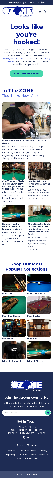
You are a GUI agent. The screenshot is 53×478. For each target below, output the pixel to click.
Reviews (43, 454)
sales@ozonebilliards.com (17, 58)
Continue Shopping (26, 73)
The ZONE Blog (27, 450)
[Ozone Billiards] (18, 12)
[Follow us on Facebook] (24, 437)
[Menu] (50, 12)
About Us (11, 450)
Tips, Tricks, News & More (22, 96)
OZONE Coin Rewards (26, 458)
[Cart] (44, 12)
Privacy (43, 450)
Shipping (10, 454)
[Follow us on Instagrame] (28, 437)
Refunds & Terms (27, 454)
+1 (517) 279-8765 (28, 427)
